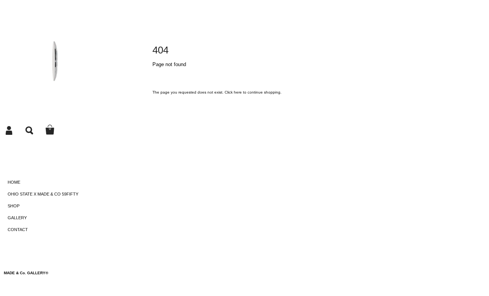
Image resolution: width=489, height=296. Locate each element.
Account (9, 130)
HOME (14, 182)
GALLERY (17, 217)
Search (30, 130)
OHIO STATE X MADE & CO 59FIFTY (43, 194)
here (238, 92)
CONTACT (18, 229)
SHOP (13, 206)
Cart (50, 130)
